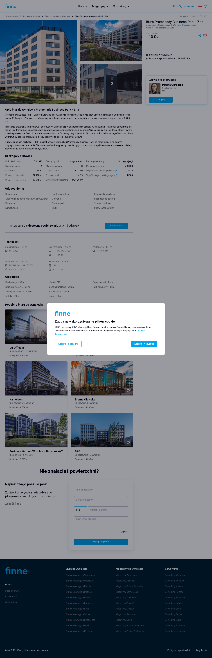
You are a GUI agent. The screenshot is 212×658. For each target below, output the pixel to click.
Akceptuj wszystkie (144, 344)
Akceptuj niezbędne (68, 344)
